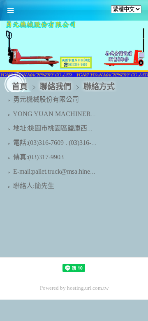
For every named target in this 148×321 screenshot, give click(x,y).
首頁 (20, 86)
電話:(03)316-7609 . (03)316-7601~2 (61, 142)
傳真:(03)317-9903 (38, 157)
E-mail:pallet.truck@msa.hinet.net (56, 171)
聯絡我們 (56, 86)
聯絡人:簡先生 (33, 185)
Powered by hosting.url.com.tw (74, 288)
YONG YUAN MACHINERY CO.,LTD (67, 113)
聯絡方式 (98, 86)
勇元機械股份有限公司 (45, 99)
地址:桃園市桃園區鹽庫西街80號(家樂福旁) (74, 128)
